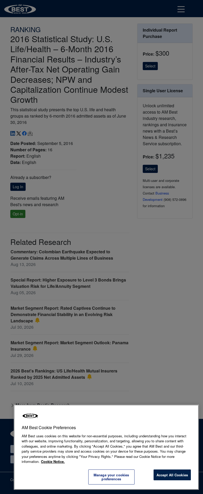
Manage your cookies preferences (111, 477)
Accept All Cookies (172, 474)
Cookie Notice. (53, 461)
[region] (106, 447)
